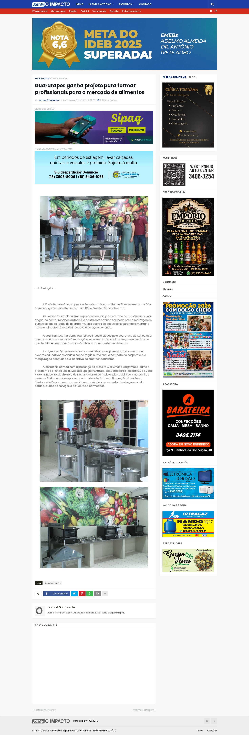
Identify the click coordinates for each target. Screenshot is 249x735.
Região (73, 11)
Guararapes (58, 11)
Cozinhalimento (60, 78)
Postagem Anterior (45, 709)
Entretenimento (131, 11)
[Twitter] (74, 593)
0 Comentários (108, 100)
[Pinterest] (82, 593)
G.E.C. (192, 77)
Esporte (114, 11)
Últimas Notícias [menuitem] (100, 4)
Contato (212, 730)
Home (200, 730)
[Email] (97, 593)
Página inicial (42, 78)
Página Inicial (39, 11)
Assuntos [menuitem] (125, 4)
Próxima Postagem (143, 709)
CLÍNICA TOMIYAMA (174, 77)
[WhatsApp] (89, 593)
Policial (85, 11)
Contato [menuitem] (145, 4)
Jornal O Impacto (61, 607)
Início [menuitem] (80, 4)
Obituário (167, 289)
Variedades (99, 11)
